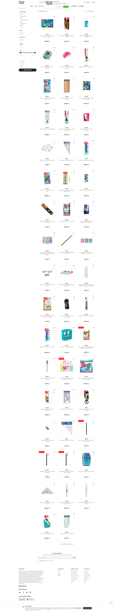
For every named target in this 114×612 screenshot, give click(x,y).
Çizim (21, 18)
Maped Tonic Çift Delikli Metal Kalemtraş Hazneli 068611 (86, 222)
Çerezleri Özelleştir (77, 608)
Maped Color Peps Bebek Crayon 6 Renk (47, 191)
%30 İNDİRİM (74, 6)
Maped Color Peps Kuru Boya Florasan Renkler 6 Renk (47, 222)
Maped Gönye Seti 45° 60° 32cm (66, 409)
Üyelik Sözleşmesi (74, 572)
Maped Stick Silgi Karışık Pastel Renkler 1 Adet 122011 (67, 285)
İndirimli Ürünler (86, 574)
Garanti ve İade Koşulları (75, 575)
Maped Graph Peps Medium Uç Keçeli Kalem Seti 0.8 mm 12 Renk (86, 348)
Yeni (22, 66)
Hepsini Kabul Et (87, 608)
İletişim (85, 580)
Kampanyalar (86, 572)
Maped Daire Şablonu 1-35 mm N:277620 (67, 99)
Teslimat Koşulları (74, 571)
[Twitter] (20, 592)
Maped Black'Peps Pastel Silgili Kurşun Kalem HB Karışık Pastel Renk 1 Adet (86, 285)
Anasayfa (21, 8)
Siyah (22, 33)
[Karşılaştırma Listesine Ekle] (54, 19)
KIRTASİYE (41, 6)
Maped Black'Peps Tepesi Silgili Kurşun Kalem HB (66, 253)
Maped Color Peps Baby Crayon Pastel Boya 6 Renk (47, 99)
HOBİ (36, 6)
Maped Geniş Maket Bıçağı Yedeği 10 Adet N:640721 (66, 191)
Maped (47, 34)
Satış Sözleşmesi (74, 574)
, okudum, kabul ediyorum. (47, 560)
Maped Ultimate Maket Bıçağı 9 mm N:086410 (67, 36)
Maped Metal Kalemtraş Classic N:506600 (47, 67)
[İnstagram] (30, 592)
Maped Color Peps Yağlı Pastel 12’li (86, 190)
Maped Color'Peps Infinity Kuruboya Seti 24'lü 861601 (47, 36)
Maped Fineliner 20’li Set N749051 (67, 221)
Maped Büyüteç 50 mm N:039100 (47, 533)
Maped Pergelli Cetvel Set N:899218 (47, 129)
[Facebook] (23, 592)
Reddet (48, 608)
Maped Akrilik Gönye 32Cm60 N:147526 (67, 160)
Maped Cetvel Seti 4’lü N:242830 (66, 533)
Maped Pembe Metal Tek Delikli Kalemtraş (47, 441)
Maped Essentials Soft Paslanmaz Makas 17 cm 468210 (67, 130)
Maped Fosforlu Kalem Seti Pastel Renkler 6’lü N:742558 (67, 379)
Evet (66, 6)
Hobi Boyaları (23, 23)
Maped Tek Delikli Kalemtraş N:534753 (86, 471)
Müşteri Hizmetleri (87, 575)
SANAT (31, 6)
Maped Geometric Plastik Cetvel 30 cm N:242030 (47, 379)
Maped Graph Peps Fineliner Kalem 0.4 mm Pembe (47, 472)
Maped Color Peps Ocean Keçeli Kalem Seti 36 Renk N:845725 (86, 379)
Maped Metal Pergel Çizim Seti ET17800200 (67, 316)
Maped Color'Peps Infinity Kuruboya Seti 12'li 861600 (86, 99)
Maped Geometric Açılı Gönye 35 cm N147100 (47, 503)
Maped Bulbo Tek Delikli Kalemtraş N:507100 (67, 67)
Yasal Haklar (73, 580)
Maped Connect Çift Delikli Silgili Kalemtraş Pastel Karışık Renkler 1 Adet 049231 (47, 253)
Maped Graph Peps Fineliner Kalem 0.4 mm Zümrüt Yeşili (67, 472)
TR (89, 2)
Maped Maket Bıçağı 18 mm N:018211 (86, 315)
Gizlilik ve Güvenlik (74, 577)
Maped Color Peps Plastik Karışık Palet (47, 160)
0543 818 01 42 (22, 586)
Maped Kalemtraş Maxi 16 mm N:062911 (86, 130)
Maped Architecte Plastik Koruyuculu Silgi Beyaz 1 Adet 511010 (86, 253)
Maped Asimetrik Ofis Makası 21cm (86, 66)
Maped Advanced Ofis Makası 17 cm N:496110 (86, 410)
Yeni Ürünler (86, 577)
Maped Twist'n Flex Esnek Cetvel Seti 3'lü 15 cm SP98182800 (47, 316)
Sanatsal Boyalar (23, 16)
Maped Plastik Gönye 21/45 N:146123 (66, 440)
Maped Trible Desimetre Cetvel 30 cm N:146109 (86, 503)
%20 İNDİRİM (81, 6)
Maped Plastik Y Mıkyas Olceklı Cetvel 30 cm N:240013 (66, 503)
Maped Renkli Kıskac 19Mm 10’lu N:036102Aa (47, 410)
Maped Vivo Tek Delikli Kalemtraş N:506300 (86, 36)
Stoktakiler (23, 61)
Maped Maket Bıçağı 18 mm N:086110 (86, 160)
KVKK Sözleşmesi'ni (43, 560)
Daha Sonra (59, 6)
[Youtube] (27, 592)
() (94, 2)
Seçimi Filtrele (27, 70)
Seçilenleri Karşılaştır (43, 11)
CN (22, 46)
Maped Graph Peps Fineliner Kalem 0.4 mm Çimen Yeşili (86, 441)
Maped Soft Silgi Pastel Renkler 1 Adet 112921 (47, 285)
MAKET (59, 575)
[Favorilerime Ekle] (54, 16)
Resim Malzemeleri (24, 19)
